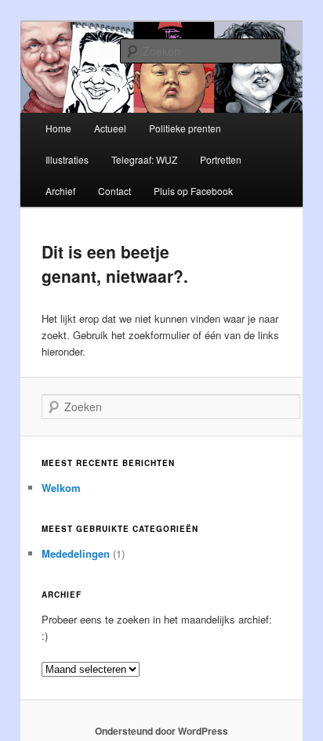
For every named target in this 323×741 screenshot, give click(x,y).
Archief (60, 190)
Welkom (61, 487)
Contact (114, 190)
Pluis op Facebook (193, 190)
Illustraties (67, 159)
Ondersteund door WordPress (161, 731)
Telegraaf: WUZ (144, 159)
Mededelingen (76, 553)
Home (58, 128)
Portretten (220, 159)
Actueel (110, 128)
